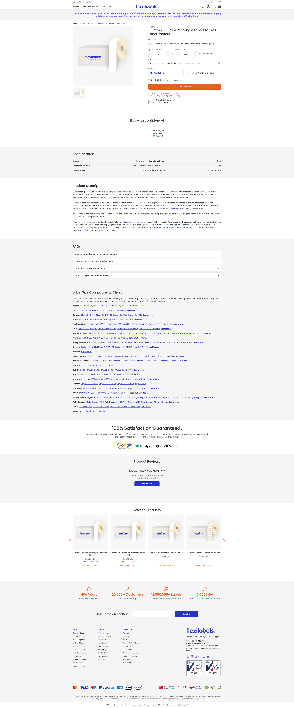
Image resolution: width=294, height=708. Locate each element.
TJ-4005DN (86, 351)
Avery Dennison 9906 (183, 342)
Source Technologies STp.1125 (190, 397)
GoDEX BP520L (100, 370)
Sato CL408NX (122, 393)
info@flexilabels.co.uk (195, 643)
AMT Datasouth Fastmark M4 (133, 333)
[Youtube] (84, 1)
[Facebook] (74, 1)
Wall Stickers (103, 633)
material (180, 227)
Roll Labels (77, 656)
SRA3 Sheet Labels (80, 653)
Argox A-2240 (99, 338)
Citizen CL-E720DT (103, 315)
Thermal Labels (79, 666)
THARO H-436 (133, 406)
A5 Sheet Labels (79, 646)
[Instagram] (90, 1)
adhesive (188, 227)
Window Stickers (104, 636)
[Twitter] (77, 1)
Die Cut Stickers (79, 663)
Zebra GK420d (113, 306)
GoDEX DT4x (127, 370)
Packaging (102, 649)
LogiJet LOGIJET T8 (125, 383)
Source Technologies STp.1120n (162, 397)
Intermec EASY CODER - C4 (137, 379)
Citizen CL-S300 (135, 315)
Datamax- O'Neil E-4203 (101, 360)
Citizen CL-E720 (88, 315)
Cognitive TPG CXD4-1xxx (140, 356)
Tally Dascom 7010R (113, 402)
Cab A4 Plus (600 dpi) (128, 328)
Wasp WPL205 (85, 319)
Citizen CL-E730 (120, 315)
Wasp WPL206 (99, 319)
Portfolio (126, 633)
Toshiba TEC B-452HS (113, 324)
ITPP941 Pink (100, 411)
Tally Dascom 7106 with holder (154, 402)
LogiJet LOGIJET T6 (107, 383)
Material (151, 40)
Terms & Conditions (131, 643)
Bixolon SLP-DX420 (105, 347)
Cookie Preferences (131, 653)
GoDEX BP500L (86, 370)
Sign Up (186, 614)
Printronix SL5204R (123, 388)
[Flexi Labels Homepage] (147, 6)
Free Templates (79, 639)
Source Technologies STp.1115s (134, 397)
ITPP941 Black (88, 411)
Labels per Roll (180, 50)
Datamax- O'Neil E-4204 (124, 360)
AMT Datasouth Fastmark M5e (161, 333)
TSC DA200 (82, 310)
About (204, 1)
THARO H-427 (85, 406)
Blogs (211, 1)
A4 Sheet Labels (79, 643)
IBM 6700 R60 (110, 374)
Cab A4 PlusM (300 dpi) (149, 328)
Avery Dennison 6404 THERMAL (137, 342)
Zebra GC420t (127, 306)
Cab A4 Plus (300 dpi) (107, 328)
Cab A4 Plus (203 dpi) (87, 328)
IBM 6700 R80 (123, 374)
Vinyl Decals (102, 643)
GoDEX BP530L (114, 370)
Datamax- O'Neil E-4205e (171, 360)
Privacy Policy (128, 649)
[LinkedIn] (80, 1)
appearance (169, 227)
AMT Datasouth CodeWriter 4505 (104, 333)
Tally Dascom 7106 (131, 402)
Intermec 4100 (102, 379)
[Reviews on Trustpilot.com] (144, 445)
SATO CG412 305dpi (107, 393)
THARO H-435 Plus (118, 406)
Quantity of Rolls (155, 50)
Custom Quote (79, 633)
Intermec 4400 (117, 379)
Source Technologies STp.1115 (107, 397)
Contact (218, 1)
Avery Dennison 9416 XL (162, 342)
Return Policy (128, 646)
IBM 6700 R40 (97, 374)
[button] (203, 6)
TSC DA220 (103, 310)
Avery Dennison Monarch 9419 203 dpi (106, 342)
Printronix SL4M (107, 388)
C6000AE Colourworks (89, 365)
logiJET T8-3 (140, 383)
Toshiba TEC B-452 (94, 324)
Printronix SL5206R (141, 388)
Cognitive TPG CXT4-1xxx (163, 356)
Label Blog (127, 636)
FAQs (125, 639)
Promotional (103, 646)
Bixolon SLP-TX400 (139, 347)
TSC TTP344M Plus (117, 310)
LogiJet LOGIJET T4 (89, 383)
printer (200, 227)
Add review (147, 483)
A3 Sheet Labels (79, 649)
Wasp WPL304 (112, 319)
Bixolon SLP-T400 (122, 347)
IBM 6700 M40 (83, 374)
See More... (140, 306)
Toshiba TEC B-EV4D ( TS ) (161, 324)
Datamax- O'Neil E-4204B (147, 360)
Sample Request (79, 636)
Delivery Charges (130, 656)
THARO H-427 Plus (101, 406)
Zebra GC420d (99, 306)
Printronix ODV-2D (91, 388)
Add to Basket (185, 86)
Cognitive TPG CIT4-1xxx (117, 356)
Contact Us (127, 663)
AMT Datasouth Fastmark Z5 (189, 333)
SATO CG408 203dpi (88, 393)
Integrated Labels (79, 659)
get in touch (84, 230)
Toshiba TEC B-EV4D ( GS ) (136, 324)
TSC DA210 (93, 310)
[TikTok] (87, 1)
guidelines (173, 208)
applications (157, 227)
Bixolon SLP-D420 (88, 347)
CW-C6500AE (106, 365)
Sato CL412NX (136, 393)
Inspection (102, 659)
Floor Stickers (103, 639)
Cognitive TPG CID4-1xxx (94, 356)
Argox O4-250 (85, 338)
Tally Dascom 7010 (95, 402)
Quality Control (104, 653)
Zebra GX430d (85, 306)
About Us (126, 659)
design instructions (134, 222)
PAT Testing (102, 656)
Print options (153, 69)
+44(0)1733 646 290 (195, 641)
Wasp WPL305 (126, 319)
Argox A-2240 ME (128, 338)
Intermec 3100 (88, 379)
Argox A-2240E (113, 338)
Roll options (152, 60)
